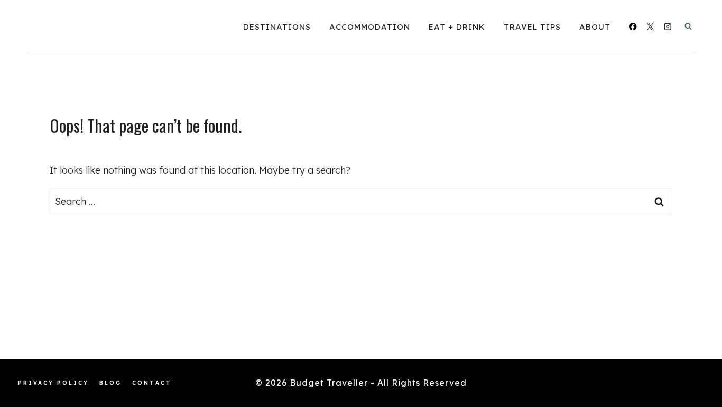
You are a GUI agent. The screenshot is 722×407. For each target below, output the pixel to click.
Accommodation (369, 27)
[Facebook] (633, 26)
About (594, 27)
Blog (110, 382)
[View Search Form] (688, 26)
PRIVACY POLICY (53, 382)
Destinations (277, 27)
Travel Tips (532, 27)
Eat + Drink (457, 27)
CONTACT (152, 382)
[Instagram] (667, 26)
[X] (650, 26)
